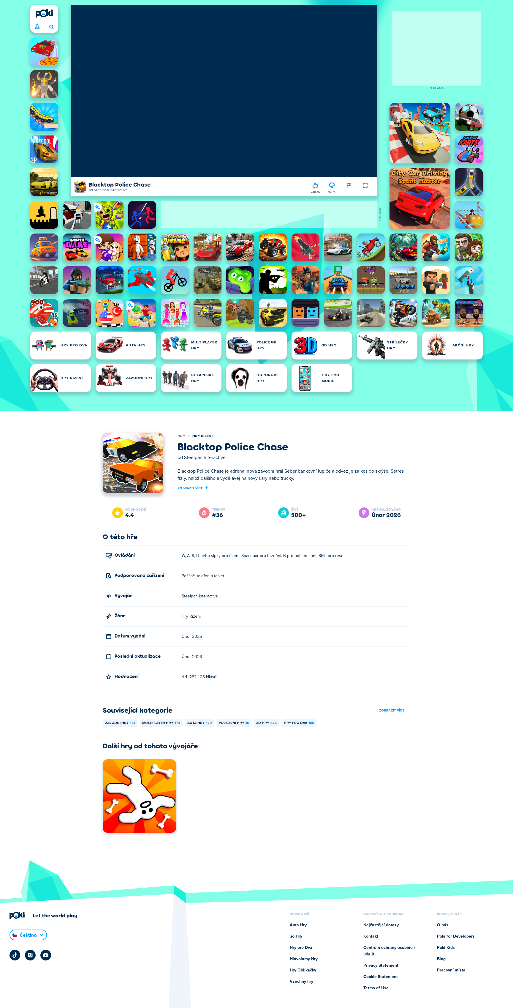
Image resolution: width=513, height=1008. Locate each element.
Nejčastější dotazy (381, 925)
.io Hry (296, 936)
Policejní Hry (234, 723)
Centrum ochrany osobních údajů (389, 951)
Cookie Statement (380, 977)
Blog (441, 959)
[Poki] (44, 13)
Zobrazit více (190, 488)
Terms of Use (376, 988)
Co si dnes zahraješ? (51, 27)
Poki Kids (446, 948)
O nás (442, 925)
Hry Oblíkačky (303, 970)
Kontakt (370, 936)
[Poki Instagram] (30, 955)
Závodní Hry (120, 723)
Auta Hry (199, 723)
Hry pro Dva (299, 723)
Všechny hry (301, 981)
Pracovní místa (451, 970)
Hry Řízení (202, 436)
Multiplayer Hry (161, 723)
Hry (181, 436)
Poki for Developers (456, 936)
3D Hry (266, 723)
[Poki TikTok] (15, 955)
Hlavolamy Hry (304, 959)
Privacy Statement (380, 965)
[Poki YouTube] (45, 955)
